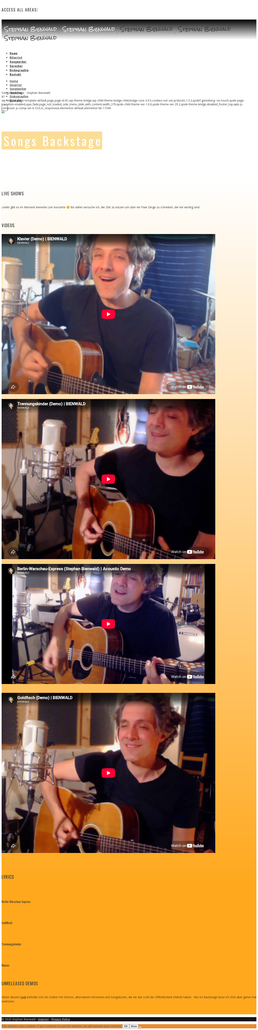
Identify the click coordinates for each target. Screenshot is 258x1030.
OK (126, 1026)
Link (23, 997)
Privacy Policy (60, 1019)
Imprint (43, 1019)
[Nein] (140, 1027)
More (134, 1026)
